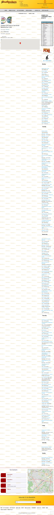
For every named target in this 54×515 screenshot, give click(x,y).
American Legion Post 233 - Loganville (46, 431)
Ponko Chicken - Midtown (45, 203)
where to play (12, 10)
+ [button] (29, 470)
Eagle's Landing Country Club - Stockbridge (46, 145)
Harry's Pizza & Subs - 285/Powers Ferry (47, 156)
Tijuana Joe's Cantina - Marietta (46, 408)
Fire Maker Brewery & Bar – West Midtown (46, 338)
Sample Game (31, 13)
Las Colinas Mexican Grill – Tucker (47, 376)
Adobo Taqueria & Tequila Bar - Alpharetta (46, 239)
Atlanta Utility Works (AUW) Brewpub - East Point (47, 323)
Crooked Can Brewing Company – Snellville (46, 256)
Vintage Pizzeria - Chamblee (46, 224)
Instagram (46, 7)
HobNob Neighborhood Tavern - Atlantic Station (46, 160)
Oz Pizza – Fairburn (44, 288)
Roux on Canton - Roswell (45, 297)
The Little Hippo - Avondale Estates (47, 114)
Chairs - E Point (44, 73)
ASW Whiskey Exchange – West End (47, 319)
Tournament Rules (23, 13)
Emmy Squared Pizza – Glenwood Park (47, 148)
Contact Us (37, 10)
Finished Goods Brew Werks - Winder (47, 335)
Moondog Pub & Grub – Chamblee (47, 100)
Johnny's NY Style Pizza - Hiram (46, 181)
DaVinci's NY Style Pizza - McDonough (45, 77)
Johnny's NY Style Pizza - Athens (47, 367)
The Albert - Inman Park (45, 302)
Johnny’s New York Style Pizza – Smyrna (46, 371)
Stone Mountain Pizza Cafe (46, 112)
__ (44, 6)
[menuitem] (1, 508)
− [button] (29, 472)
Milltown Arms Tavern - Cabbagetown (47, 194)
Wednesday (7, 29)
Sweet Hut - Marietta (45, 216)
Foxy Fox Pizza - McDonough (46, 268)
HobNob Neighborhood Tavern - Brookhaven (46, 163)
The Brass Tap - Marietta (45, 305)
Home (6, 10)
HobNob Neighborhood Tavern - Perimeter (46, 175)
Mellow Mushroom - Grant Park (46, 384)
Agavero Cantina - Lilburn (45, 68)
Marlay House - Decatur (45, 381)
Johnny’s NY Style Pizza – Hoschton (47, 374)
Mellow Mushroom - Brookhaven (46, 277)
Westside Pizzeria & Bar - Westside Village (47, 227)
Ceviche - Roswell (44, 71)
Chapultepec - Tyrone (45, 253)
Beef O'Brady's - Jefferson (46, 141)
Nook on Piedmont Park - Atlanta (46, 285)
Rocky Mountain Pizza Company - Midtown (47, 207)
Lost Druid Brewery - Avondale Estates (46, 274)
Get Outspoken (20, 10)
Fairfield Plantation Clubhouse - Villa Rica (47, 152)
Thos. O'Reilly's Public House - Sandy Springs (47, 311)
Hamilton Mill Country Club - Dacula (47, 341)
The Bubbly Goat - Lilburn (45, 405)
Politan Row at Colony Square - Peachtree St (46, 109)
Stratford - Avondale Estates (46, 299)
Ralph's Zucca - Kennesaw (45, 294)
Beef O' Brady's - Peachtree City (46, 327)
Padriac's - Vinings (44, 105)
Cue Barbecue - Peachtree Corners (47, 332)
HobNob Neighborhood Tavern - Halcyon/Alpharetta (46, 167)
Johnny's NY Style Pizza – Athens (47, 184)
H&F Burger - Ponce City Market (46, 82)
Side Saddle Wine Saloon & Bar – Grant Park (46, 211)
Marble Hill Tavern (44, 189)
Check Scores (29, 10)
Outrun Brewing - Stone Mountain (46, 389)
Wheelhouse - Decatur (45, 230)
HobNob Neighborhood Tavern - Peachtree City (46, 171)
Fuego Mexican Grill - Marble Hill (46, 80)
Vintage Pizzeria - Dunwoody (46, 417)
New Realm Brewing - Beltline (46, 200)
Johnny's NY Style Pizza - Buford (46, 94)
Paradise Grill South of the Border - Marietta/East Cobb (47, 291)
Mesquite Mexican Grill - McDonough (47, 457)
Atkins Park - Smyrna (45, 242)
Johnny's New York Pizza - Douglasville (45, 91)
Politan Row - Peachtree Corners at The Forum (47, 393)
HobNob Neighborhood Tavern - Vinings (46, 178)
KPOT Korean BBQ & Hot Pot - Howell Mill (47, 98)
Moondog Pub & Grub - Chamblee (46, 197)
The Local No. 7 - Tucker (45, 117)
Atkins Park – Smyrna (45, 133)
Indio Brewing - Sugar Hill (45, 85)
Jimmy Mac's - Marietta (45, 88)
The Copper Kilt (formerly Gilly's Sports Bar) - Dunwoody (46, 221)
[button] (20, 43)
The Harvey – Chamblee (45, 307)
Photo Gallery (45, 10)
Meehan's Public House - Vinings (46, 192)
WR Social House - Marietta (46, 122)
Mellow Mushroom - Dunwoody (46, 280)
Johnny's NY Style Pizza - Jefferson (47, 271)
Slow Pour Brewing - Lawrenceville (47, 399)
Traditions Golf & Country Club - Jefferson (46, 412)
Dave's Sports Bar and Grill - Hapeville (47, 259)
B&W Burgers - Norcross (45, 136)
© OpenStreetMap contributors (49, 492)
